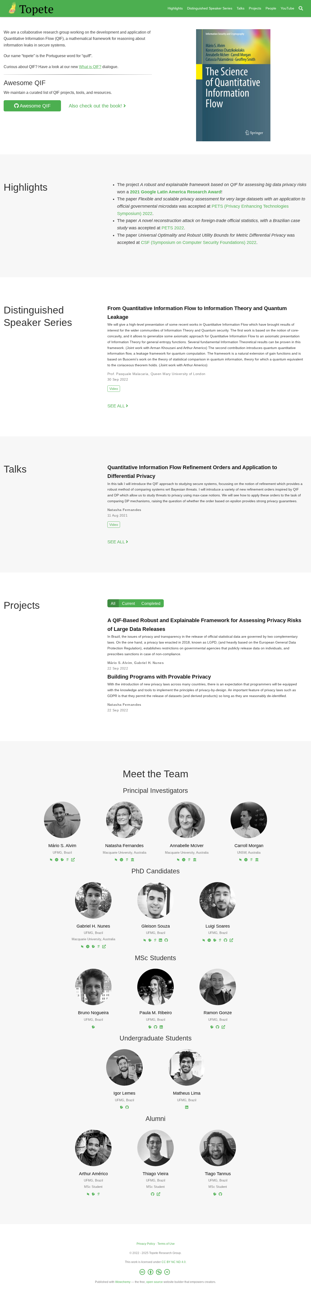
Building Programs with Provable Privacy (159, 677)
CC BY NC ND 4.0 (174, 1262)
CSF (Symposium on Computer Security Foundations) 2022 (198, 242)
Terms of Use (166, 1243)
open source (154, 1282)
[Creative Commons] (155, 1272)
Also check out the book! (96, 105)
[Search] (301, 8)
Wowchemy (122, 1282)
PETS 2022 (173, 227)
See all (116, 405)
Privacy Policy (146, 1243)
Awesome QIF (35, 105)
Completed (150, 603)
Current (128, 603)
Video (113, 389)
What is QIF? (90, 67)
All (113, 603)
